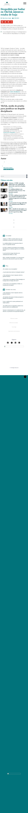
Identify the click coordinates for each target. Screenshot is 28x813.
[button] (24, 3)
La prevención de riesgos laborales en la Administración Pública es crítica (18, 204)
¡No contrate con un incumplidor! (10, 269)
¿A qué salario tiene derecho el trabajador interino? (13, 272)
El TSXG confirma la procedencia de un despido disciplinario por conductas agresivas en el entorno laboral (18, 197)
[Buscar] (26, 176)
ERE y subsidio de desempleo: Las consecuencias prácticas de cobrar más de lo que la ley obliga (18, 210)
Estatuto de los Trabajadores (9, 132)
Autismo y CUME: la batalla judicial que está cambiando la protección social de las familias (17, 184)
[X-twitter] (14, 785)
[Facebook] (10, 785)
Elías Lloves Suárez (7, 167)
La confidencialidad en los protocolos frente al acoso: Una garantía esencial (17, 190)
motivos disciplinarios (15, 91)
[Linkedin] (18, 785)
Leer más (11, 187)
